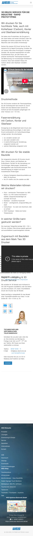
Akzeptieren (5, 277)
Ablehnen (15, 277)
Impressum (24, 279)
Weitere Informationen (12, 279)
